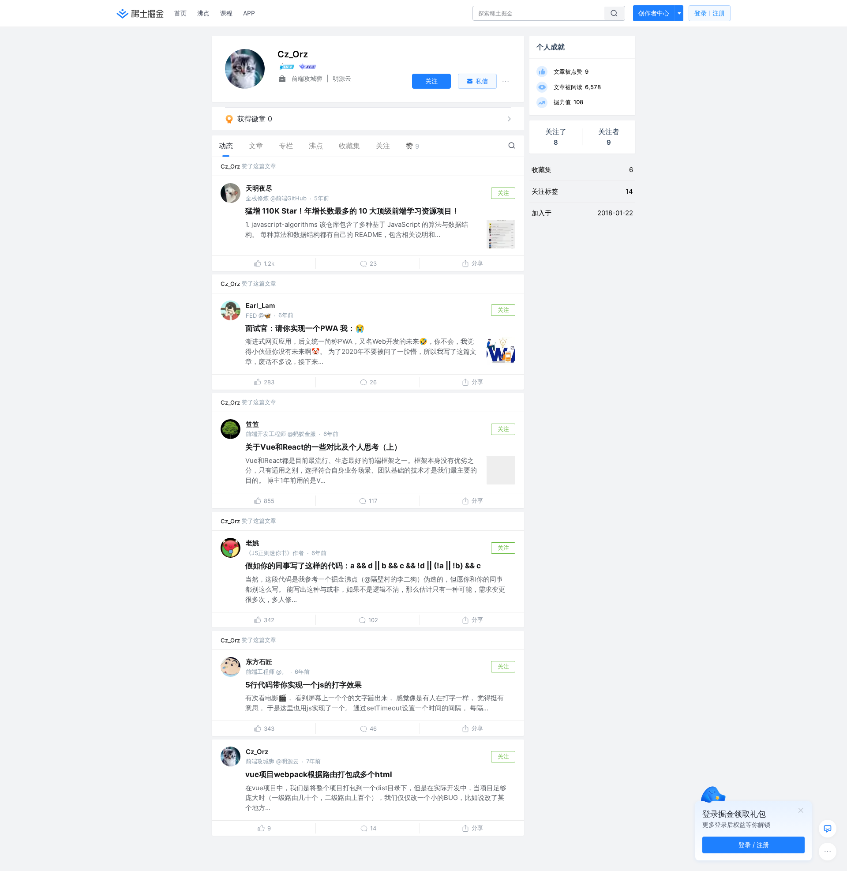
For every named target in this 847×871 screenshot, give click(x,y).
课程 (226, 13)
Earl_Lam (260, 305)
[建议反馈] (827, 828)
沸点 (203, 13)
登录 (709, 13)
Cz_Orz (230, 166)
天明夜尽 (259, 188)
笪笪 (252, 424)
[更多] (827, 851)
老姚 (252, 543)
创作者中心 (653, 13)
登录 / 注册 (753, 844)
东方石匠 (259, 661)
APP (249, 13)
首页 (180, 13)
